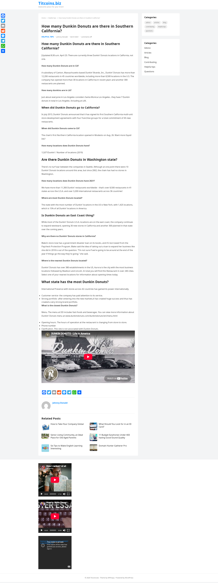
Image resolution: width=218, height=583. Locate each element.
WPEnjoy (111, 578)
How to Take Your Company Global (67, 424)
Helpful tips (52, 18)
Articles (156, 22)
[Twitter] (3, 20)
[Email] (3, 25)
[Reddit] (3, 30)
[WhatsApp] (3, 45)
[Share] (3, 50)
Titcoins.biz (49, 3)
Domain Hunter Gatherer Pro (113, 445)
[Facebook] (3, 15)
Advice (148, 22)
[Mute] (64, 494)
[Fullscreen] (68, 494)
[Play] (41, 494)
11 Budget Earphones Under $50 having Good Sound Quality (114, 436)
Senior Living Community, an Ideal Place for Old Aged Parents (67, 436)
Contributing (150, 27)
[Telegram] (3, 40)
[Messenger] (3, 35)
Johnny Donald (62, 37)
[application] (55, 479)
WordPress (129, 578)
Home (44, 18)
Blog (164, 22)
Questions (149, 31)
